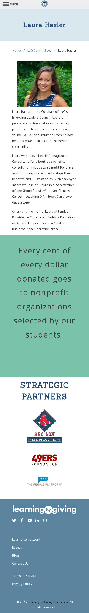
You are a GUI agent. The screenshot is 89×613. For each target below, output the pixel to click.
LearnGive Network (26, 539)
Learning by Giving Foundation (47, 602)
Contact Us (20, 563)
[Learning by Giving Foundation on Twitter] (14, 520)
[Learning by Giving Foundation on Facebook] (22, 520)
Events (17, 547)
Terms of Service (24, 576)
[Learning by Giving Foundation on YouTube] (30, 520)
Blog (15, 555)
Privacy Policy (22, 584)
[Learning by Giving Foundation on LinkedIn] (37, 520)
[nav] (10, 4)
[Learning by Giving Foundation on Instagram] (45, 520)
